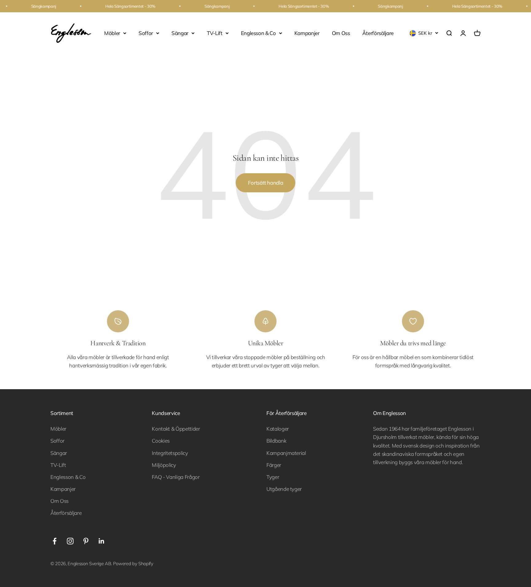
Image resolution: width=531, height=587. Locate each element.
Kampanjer (307, 33)
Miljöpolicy (164, 465)
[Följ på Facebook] (54, 541)
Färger (273, 465)
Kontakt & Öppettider (176, 428)
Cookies (161, 440)
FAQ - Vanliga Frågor (175, 477)
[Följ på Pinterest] (86, 541)
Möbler (112, 33)
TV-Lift (214, 33)
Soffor (146, 33)
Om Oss (341, 33)
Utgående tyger (284, 489)
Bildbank (276, 440)
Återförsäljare (378, 33)
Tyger (272, 477)
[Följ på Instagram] (70, 541)
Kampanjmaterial (286, 453)
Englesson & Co (258, 33)
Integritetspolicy (170, 453)
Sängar (179, 33)
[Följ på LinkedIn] (101, 541)
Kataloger (277, 428)
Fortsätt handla (265, 182)
